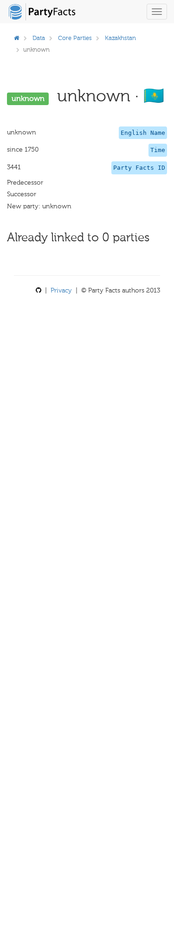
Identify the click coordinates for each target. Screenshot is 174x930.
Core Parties (75, 37)
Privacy (61, 290)
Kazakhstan (120, 37)
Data (38, 37)
